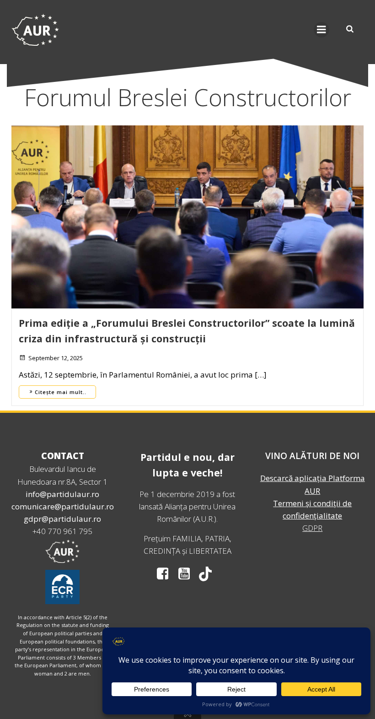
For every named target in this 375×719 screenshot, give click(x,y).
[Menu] (321, 30)
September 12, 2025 (55, 358)
